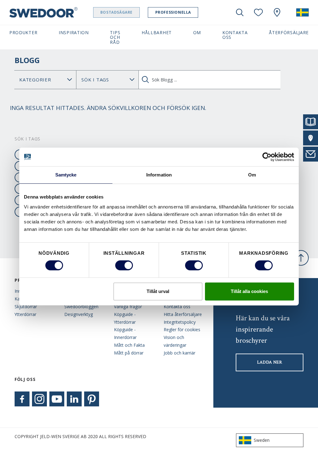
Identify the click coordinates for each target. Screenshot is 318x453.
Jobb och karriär (179, 353)
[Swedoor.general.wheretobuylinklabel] (277, 12)
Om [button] (197, 32)
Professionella (173, 12)
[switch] (124, 265)
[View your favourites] (258, 12)
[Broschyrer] (310, 121)
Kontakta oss (177, 306)
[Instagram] (39, 398)
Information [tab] (159, 174)
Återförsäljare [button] (289, 32)
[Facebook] (22, 398)
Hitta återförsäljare (183, 314)
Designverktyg (78, 314)
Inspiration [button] (74, 32)
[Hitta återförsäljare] (310, 137)
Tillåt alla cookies (249, 291)
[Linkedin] (74, 398)
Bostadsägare (116, 12)
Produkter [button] (23, 32)
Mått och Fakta (129, 345)
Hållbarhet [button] (157, 32)
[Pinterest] (91, 398)
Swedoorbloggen (81, 306)
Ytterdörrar (25, 314)
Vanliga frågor (128, 306)
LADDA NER (269, 362)
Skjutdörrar (26, 306)
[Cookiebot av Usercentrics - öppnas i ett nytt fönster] (267, 157)
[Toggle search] (239, 12)
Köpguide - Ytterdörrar (125, 318)
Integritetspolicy (180, 322)
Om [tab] (252, 174)
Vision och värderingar (175, 341)
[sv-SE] (302, 12)
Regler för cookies (182, 329)
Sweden (262, 440)
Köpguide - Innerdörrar (125, 333)
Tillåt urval (158, 291)
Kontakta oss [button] (235, 35)
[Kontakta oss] (310, 154)
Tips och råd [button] (115, 37)
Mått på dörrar (128, 353)
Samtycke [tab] (66, 174)
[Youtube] (56, 398)
